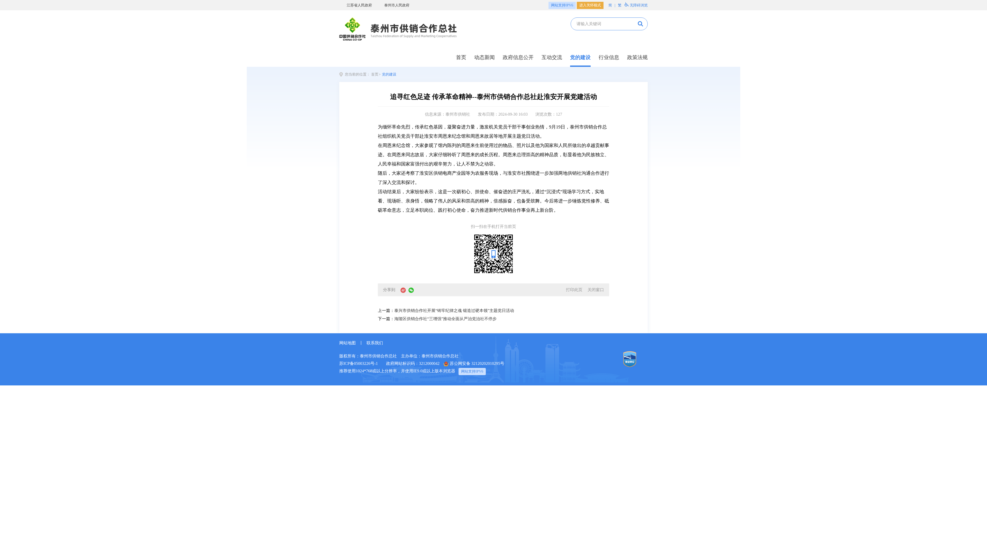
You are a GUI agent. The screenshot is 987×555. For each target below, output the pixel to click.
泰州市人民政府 (396, 5)
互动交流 (552, 57)
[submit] (639, 24)
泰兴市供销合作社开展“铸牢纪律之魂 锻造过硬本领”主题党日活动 (454, 310)
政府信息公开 (518, 57)
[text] (601, 24)
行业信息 (609, 57)
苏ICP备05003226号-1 (358, 363)
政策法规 (637, 57)
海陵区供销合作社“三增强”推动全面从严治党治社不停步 (445, 319)
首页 (461, 57)
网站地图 (347, 343)
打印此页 (574, 290)
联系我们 (375, 343)
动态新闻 (484, 57)
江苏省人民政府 (359, 5)
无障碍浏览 (639, 5)
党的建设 (580, 57)
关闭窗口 (596, 290)
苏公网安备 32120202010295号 (477, 363)
